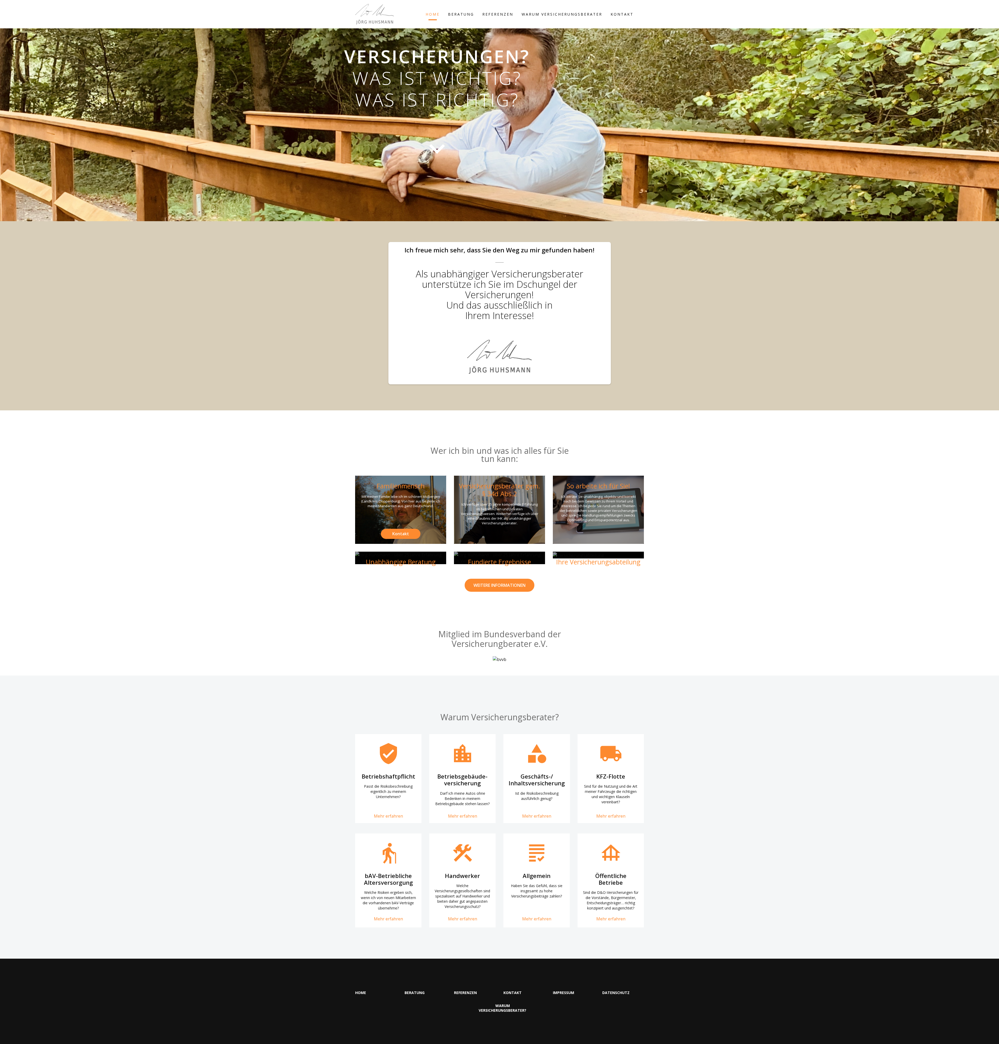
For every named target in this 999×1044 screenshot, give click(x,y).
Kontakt (400, 534)
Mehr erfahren (388, 816)
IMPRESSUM (563, 992)
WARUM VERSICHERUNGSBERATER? (502, 1008)
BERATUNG (461, 14)
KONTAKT (622, 14)
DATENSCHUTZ (616, 992)
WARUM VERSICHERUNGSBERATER (562, 14)
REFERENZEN (497, 14)
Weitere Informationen (499, 585)
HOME (433, 14)
